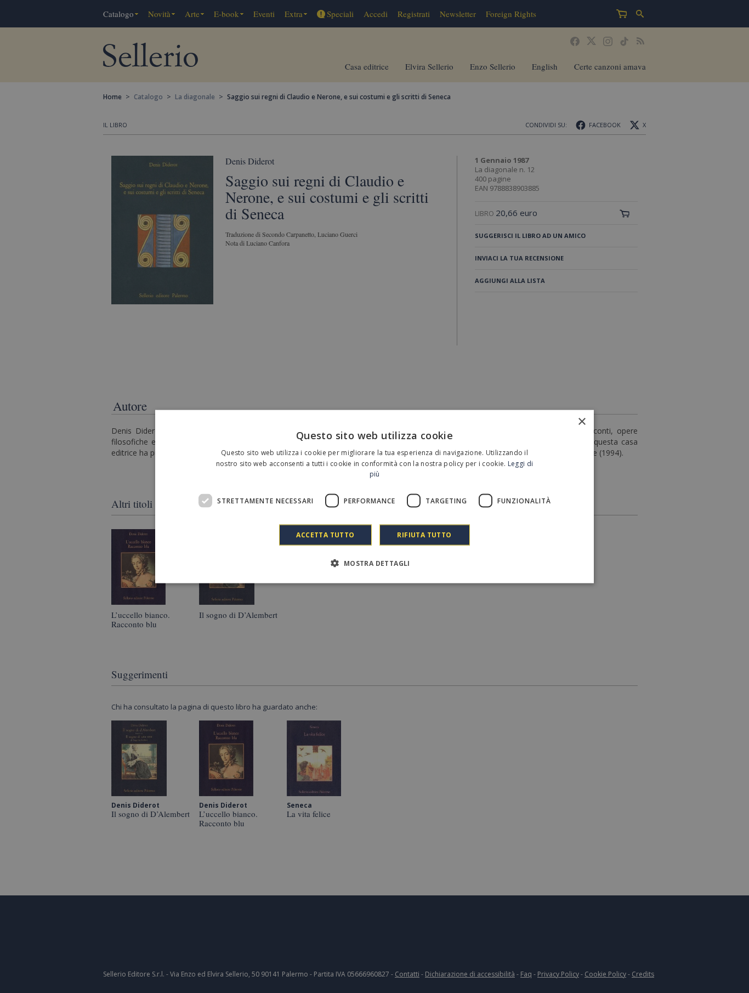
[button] (374, 563)
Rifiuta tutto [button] (424, 535)
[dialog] (374, 496)
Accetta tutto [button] (325, 535)
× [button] (581, 421)
